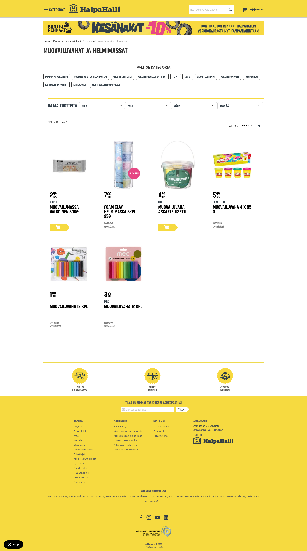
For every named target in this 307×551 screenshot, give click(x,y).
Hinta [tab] (84, 105)
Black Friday (120, 426)
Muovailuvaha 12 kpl (69, 306)
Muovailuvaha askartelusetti (172, 209)
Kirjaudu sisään (161, 426)
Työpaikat (79, 463)
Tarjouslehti (80, 431)
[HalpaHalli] (94, 8)
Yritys (76, 435)
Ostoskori (159, 431)
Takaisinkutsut (81, 477)
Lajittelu (233, 125)
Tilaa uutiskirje (81, 472)
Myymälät (79, 426)
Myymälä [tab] (224, 105)
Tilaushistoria (161, 435)
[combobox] (211, 9)
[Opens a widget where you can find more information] (13, 544)
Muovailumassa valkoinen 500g (64, 209)
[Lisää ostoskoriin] (58, 227)
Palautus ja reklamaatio (126, 445)
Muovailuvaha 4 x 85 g (232, 209)
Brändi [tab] (177, 105)
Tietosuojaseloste (154, 546)
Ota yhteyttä (80, 468)
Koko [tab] (130, 105)
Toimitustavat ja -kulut (125, 440)
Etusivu (47, 41)
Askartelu (90, 41)
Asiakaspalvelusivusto (206, 426)
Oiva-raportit (80, 481)
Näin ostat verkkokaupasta (128, 431)
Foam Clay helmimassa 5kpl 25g (120, 211)
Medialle (78, 440)
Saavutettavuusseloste (126, 449)
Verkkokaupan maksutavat (128, 435)
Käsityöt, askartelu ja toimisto (68, 41)
